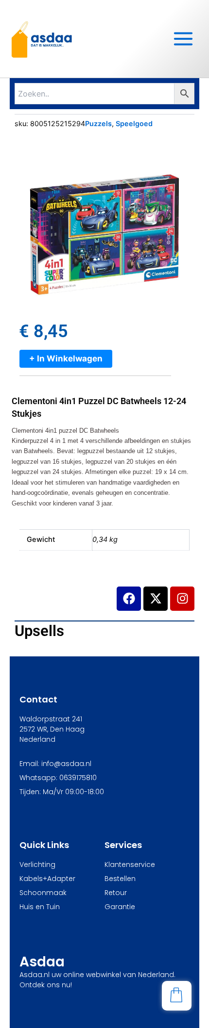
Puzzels (98, 123)
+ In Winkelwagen (66, 358)
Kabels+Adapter (47, 878)
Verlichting (37, 864)
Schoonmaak (43, 892)
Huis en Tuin (39, 907)
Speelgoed (134, 123)
